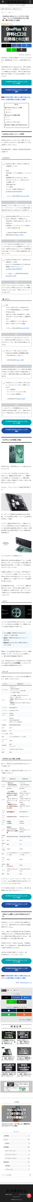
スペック (8, 119)
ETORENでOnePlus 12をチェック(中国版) (16, 90)
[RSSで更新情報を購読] (24, 1014)
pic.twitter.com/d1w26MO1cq (14, 269)
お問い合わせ (8, 1194)
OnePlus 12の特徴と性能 (13, 115)
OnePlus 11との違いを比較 (13, 122)
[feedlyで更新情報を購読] (8, 1014)
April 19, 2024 (21, 398)
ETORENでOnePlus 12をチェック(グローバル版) (16, 82)
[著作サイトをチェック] (8, 1010)
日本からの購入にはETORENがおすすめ (17, 125)
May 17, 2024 (19, 235)
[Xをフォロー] (24, 1010)
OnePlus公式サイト (25, 982)
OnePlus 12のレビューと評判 (14, 107)
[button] (22, 50)
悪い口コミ (9, 112)
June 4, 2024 (20, 360)
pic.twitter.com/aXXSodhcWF (14, 191)
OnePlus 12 (18, 990)
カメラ (7, 117)
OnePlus (11, 990)
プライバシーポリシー (24, 1194)
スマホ (4, 990)
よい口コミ (9, 109)
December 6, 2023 (11, 276)
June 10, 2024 (25, 196)
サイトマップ (16, 1196)
